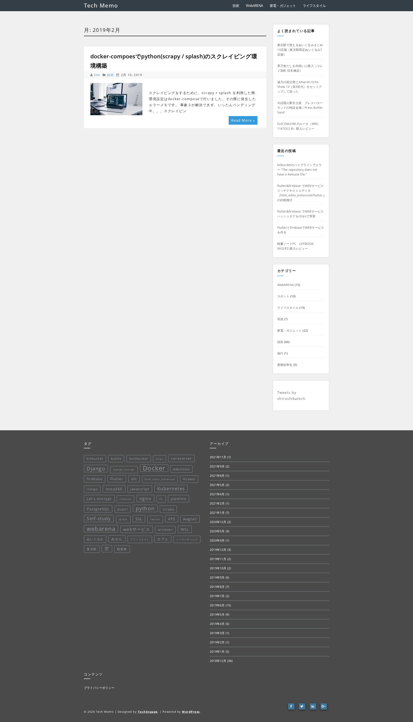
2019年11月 (218, 559)
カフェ (162, 539)
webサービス (136, 529)
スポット (283, 296)
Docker (154, 468)
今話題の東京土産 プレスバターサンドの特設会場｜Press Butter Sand (300, 107)
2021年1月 (217, 513)
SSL (139, 518)
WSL (185, 529)
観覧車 (122, 549)
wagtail (190, 519)
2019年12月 (218, 550)
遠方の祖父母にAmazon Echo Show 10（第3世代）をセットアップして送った (299, 86)
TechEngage (148, 712)
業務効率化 (285, 365)
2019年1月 (217, 651)
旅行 (280, 353)
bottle (116, 458)
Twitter (155, 519)
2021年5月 (217, 485)
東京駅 (92, 549)
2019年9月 (217, 577)
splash (123, 519)
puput (122, 509)
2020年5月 (217, 531)
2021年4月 (217, 494)
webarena (101, 528)
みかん (117, 539)
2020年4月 (217, 540)
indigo (92, 489)
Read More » (243, 120)
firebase (94, 479)
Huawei (189, 479)
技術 (236, 5)
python (145, 508)
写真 (280, 319)
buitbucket (138, 458)
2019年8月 (217, 587)
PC (161, 499)
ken (98, 75)
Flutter (116, 479)
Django (96, 468)
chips (159, 458)
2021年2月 (217, 503)
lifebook (125, 499)
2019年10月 (218, 568)
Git (134, 479)
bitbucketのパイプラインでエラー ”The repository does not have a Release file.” (299, 169)
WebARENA (254, 5)
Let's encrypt (99, 498)
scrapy (168, 509)
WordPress (191, 712)
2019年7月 (217, 596)
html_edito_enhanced (160, 479)
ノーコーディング (187, 539)
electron (181, 469)
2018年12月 (218, 661)
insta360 (114, 488)
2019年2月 (217, 642)
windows (165, 530)
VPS (171, 518)
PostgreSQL (98, 508)
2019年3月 (217, 633)
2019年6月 (217, 605)
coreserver (181, 458)
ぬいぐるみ (95, 539)
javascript (139, 489)
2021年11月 (218, 457)
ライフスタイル (314, 5)
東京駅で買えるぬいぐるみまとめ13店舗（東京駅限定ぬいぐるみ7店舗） (300, 49)
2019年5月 (217, 614)
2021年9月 (217, 466)
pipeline (178, 498)
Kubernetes (171, 489)
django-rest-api (124, 469)
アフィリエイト (139, 539)
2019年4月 (217, 624)
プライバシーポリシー (99, 688)
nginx (145, 498)
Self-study (99, 518)
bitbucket (95, 458)
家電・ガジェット (283, 5)
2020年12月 (218, 522)
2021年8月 (217, 476)
